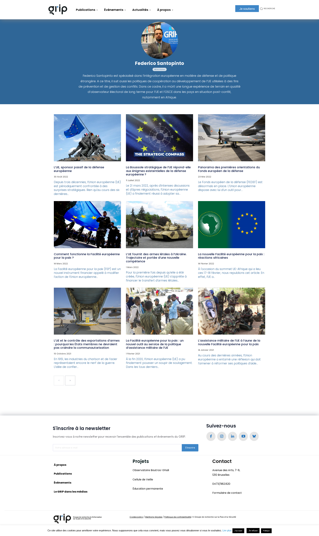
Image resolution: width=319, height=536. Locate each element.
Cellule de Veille (143, 479)
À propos (60, 465)
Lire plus (227, 530)
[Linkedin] (232, 436)
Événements (62, 483)
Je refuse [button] (253, 530)
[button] (267, 8)
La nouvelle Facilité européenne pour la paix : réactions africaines (231, 256)
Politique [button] (266, 531)
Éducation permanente (148, 489)
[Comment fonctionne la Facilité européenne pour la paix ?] (87, 224)
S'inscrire (190, 447)
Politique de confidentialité (177, 517)
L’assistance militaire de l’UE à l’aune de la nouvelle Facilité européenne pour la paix (229, 342)
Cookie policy (136, 517)
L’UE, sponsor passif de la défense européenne (79, 169)
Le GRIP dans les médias (70, 492)
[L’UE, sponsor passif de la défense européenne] (87, 137)
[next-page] (70, 380)
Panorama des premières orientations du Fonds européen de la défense (229, 169)
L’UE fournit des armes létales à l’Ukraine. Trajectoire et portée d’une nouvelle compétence (156, 257)
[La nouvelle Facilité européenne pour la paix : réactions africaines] (231, 224)
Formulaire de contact (227, 493)
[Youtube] (243, 436)
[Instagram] (221, 436)
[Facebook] (210, 436)
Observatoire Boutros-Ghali (151, 470)
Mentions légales (153, 517)
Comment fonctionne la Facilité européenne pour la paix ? (87, 256)
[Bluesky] (254, 436)
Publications (63, 474)
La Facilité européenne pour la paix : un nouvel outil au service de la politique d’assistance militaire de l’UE (155, 344)
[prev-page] (59, 380)
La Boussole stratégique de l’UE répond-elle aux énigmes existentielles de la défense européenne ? (158, 170)
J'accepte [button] (238, 531)
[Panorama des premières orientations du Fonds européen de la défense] (231, 137)
